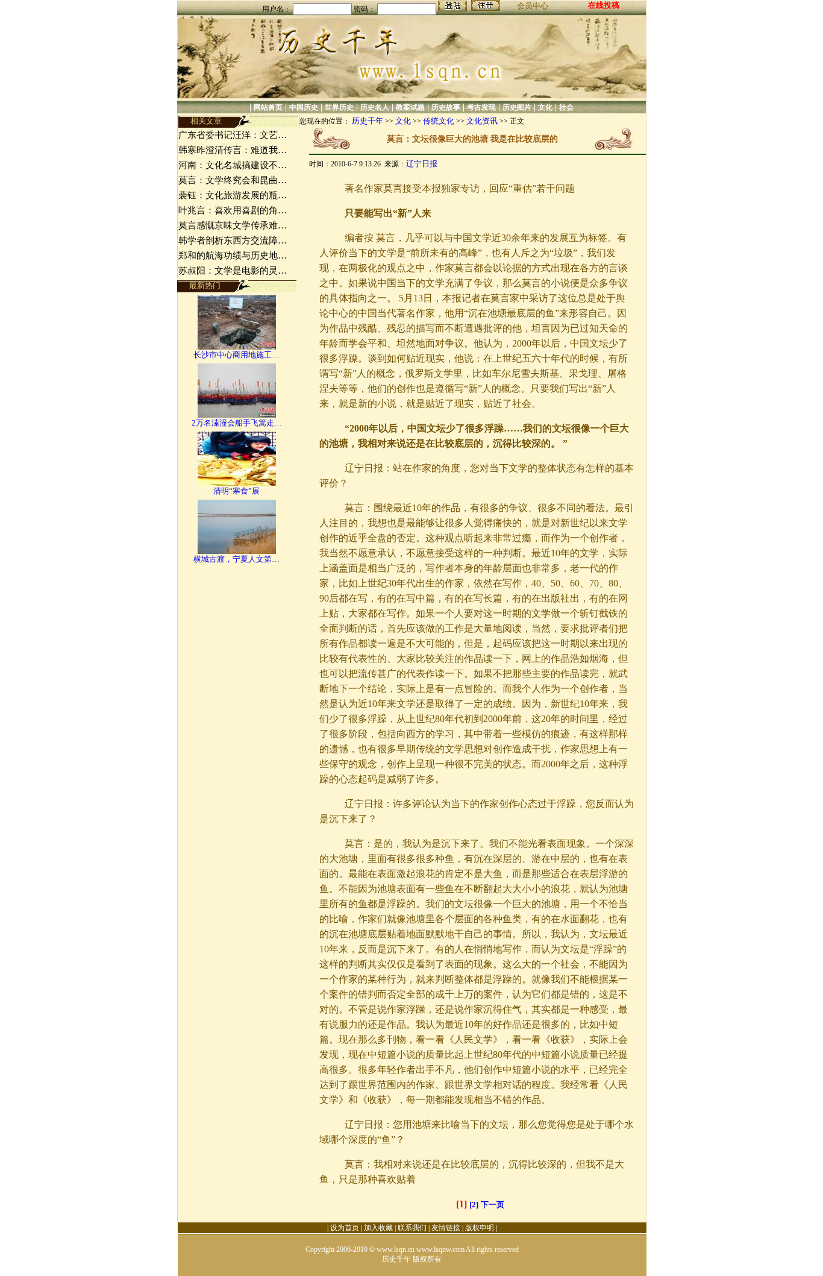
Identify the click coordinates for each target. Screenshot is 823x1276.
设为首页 (344, 1228)
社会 (566, 107)
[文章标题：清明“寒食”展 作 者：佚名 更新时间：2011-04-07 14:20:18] (237, 483)
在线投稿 (603, 5)
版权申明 (479, 1228)
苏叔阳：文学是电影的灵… (232, 270)
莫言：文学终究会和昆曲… (232, 180)
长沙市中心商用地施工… (236, 354)
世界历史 (339, 107)
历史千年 (367, 120)
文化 (545, 107)
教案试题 (410, 107)
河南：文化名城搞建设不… (232, 165)
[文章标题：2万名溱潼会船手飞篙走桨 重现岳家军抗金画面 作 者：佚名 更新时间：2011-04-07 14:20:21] (237, 415)
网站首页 (268, 107)
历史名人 (374, 107)
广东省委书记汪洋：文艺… (232, 135)
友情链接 (445, 1228)
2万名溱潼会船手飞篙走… (237, 422)
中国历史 (303, 107)
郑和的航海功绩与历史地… (232, 255)
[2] (473, 1204)
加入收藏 (378, 1228)
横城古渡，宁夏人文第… (236, 559)
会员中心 (532, 5)
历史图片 (516, 107)
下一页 (492, 1204)
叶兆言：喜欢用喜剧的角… (232, 210)
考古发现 (481, 107)
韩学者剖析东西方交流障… (232, 240)
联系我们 (412, 1228)
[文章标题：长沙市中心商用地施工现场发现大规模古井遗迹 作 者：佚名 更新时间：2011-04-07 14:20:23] (237, 346)
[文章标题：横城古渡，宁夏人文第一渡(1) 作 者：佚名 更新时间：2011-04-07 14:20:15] (237, 551)
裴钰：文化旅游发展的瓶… (232, 195)
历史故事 (445, 107)
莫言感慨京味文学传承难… (232, 225)
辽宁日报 (421, 163)
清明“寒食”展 (236, 490)
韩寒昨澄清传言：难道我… (232, 150)
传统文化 (438, 120)
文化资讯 (482, 120)
